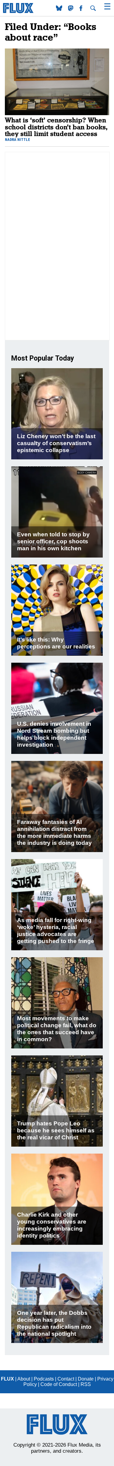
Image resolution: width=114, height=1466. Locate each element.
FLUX (7, 1378)
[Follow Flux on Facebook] (81, 9)
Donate (86, 1378)
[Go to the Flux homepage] (18, 11)
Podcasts (44, 1378)
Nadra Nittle (17, 139)
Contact (65, 1378)
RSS (86, 1384)
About (23, 1378)
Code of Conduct (58, 1384)
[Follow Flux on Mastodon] (59, 9)
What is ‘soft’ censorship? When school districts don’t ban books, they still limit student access (56, 127)
